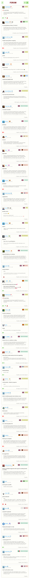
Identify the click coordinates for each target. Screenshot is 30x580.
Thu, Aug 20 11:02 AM (8, 466)
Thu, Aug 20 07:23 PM (8, 421)
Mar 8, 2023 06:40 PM (8, 282)
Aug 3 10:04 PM (7, 311)
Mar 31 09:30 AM (8, 237)
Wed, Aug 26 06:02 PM (9, 107)
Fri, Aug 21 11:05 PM (8, 65)
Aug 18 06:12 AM (8, 137)
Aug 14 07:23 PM (8, 524)
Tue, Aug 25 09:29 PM (8, 122)
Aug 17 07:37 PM (8, 509)
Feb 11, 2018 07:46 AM (9, 267)
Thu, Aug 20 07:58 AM (8, 408)
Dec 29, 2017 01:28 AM (9, 494)
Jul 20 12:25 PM (7, 552)
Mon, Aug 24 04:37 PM (9, 53)
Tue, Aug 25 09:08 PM (8, 181)
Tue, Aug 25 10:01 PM (8, 166)
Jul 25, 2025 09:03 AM (9, 8)
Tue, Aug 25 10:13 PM (8, 151)
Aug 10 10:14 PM (8, 326)
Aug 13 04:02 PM (8, 482)
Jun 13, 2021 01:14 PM (9, 368)
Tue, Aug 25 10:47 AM (8, 209)
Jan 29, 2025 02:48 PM (9, 451)
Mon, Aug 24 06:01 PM (9, 224)
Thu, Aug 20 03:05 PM (8, 436)
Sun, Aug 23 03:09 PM (8, 23)
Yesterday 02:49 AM (8, 77)
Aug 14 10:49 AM (8, 393)
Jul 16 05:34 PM (7, 537)
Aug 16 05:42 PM (8, 567)
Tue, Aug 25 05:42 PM (8, 194)
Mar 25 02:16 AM (8, 380)
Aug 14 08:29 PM (8, 38)
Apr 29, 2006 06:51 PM (9, 92)
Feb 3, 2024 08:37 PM (8, 353)
